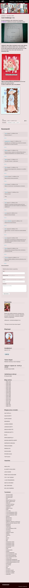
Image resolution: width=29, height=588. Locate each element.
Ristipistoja (8, 524)
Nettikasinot (12, 1)
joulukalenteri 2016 (10, 543)
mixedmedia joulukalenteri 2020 (13, 560)
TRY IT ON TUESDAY (9, 477)
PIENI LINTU (7, 466)
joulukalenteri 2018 (10, 544)
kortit (7, 548)
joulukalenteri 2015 (10, 541)
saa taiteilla (8, 564)
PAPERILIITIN (7, 448)
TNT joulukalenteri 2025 (11, 528)
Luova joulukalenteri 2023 (11, 512)
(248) (8, 393)
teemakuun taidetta (10, 572)
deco (7, 539)
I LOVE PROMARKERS (9, 480)
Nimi (4, 271)
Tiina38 (6, 192)
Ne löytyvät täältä (8, 376)
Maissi (6, 167)
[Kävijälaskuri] (6, 354)
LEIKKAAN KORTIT (8, 426)
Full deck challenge (10, 504)
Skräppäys (8, 525)
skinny (7, 566)
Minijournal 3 (9, 520)
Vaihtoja (7, 533)
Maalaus (8, 516)
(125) (8, 381)
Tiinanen (6, 257)
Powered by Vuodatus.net (23, 586)
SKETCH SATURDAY (8, 482)
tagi (7, 567)
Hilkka (6, 150)
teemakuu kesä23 (10, 570)
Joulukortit (8, 506)
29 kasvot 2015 (9, 494)
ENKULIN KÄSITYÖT (8, 429)
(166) (8, 384)
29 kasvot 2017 (9, 497)
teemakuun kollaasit (10, 571)
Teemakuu (8, 529)
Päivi (6, 202)
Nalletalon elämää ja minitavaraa (13, 521)
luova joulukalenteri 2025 (11, 554)
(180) (8, 391)
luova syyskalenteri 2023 (11, 556)
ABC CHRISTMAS (8, 485)
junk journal (8, 547)
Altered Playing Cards (10, 500)
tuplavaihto (8, 574)
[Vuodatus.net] (6, 584)
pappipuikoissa (7, 141)
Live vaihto (8, 510)
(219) (8, 392)
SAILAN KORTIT (7, 415)
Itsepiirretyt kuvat (11, 122)
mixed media (9, 558)
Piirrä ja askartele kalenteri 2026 (13, 523)
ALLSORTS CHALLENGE (9, 469)
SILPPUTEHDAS (7, 418)
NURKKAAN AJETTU (8, 432)
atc (6, 536)
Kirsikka (6, 176)
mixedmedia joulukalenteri (11, 559)
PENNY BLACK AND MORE (10, 474)
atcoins (7, 537)
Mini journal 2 (9, 518)
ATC (7, 498)
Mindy (6, 159)
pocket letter (8, 563)
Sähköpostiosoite (9, 275)
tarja (6, 213)
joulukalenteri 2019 (10, 545)
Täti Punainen (7, 456)
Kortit (18, 122)
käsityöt (7, 551)
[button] (14, 1)
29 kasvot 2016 (9, 496)
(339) (8, 395)
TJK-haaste (8, 527)
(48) (8, 402)
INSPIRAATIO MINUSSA (9, 443)
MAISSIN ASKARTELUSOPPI (10, 440)
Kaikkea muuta (9, 508)
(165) (8, 404)
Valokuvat (8, 535)
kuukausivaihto (9, 549)
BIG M (5, 434)
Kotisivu (13, 279)
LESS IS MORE (7, 471)
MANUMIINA (7, 421)
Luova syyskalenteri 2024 (11, 514)
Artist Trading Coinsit (10, 501)
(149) (8, 387)
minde (6, 184)
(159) (8, 388)
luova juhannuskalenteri (11, 555)
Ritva (6, 228)
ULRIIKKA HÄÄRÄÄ (8, 424)
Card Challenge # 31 (8, 18)
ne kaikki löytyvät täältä (9, 368)
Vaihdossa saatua (10, 532)
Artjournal (8, 502)
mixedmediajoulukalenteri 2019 (12, 562)
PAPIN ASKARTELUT (8, 437)
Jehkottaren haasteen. (18, 20)
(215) (8, 383)
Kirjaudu (26, 1)
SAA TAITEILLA (7, 413)
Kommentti (4, 283)
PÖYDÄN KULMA (8, 453)
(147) (8, 398)
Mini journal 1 (9, 517)
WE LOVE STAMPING (9, 488)
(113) (8, 400)
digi (7, 540)
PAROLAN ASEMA (8, 445)
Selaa (17, 1)
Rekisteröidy (21, 1)
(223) (8, 385)
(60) (8, 403)
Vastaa (5, 138)
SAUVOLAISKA (7, 451)
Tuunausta (8, 531)
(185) (8, 389)
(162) (8, 399)
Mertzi (6, 248)
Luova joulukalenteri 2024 (11, 513)
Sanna (6, 133)
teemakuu (8, 568)
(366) (8, 396)
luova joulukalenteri (10, 552)
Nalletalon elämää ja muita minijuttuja (12, 361)
